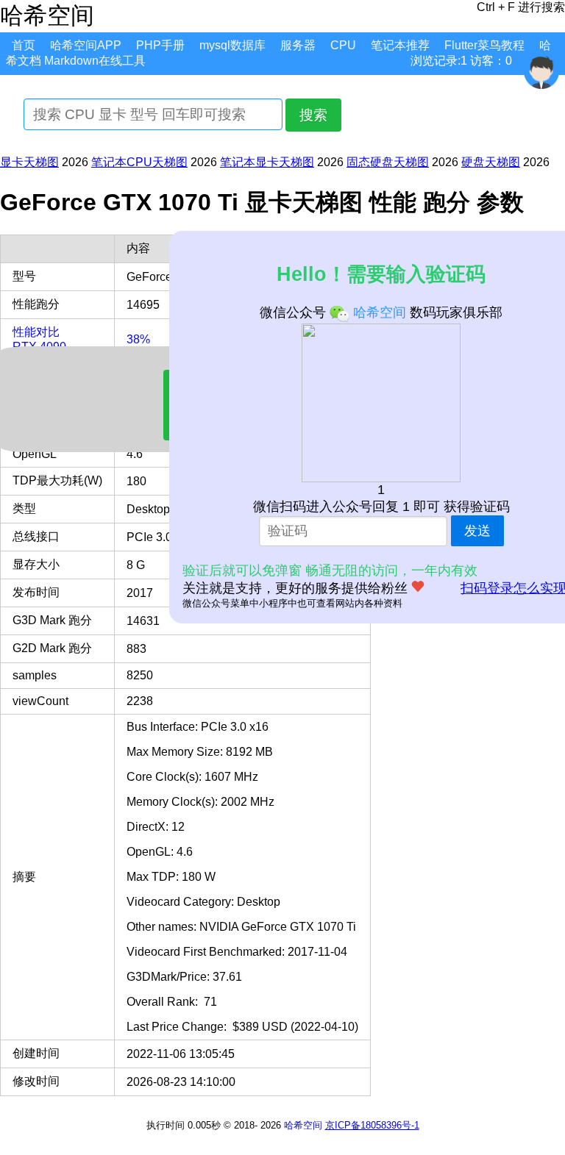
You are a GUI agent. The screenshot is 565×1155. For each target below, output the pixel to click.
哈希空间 (303, 1125)
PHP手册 (160, 45)
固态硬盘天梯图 (388, 162)
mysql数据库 (232, 45)
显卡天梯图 (29, 162)
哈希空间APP (85, 45)
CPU (343, 45)
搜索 (313, 115)
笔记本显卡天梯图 (267, 162)
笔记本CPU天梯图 (139, 162)
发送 (477, 530)
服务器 (298, 45)
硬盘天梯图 (490, 162)
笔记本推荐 (400, 45)
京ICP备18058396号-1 (372, 1125)
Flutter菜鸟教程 (484, 45)
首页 (23, 45)
